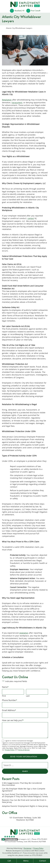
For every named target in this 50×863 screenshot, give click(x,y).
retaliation (23, 633)
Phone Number (9, 700)
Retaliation (7, 99)
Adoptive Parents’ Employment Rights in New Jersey (25, 806)
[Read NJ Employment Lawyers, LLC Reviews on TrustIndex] (9, 839)
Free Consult (35, 11)
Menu (26, 860)
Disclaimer (28, 848)
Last (28, 696)
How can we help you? (13, 720)
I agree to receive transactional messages (19, 741)
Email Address (9, 710)
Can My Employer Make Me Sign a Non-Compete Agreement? (23, 790)
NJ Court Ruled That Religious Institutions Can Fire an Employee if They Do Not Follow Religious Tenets (25, 795)
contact (30, 218)
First (4, 696)
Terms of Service (23, 750)
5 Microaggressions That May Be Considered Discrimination (22, 784)
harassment (17, 102)
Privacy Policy (10, 750)
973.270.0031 (37, 855)
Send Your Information (23, 756)
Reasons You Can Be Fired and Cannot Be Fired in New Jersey (24, 801)
